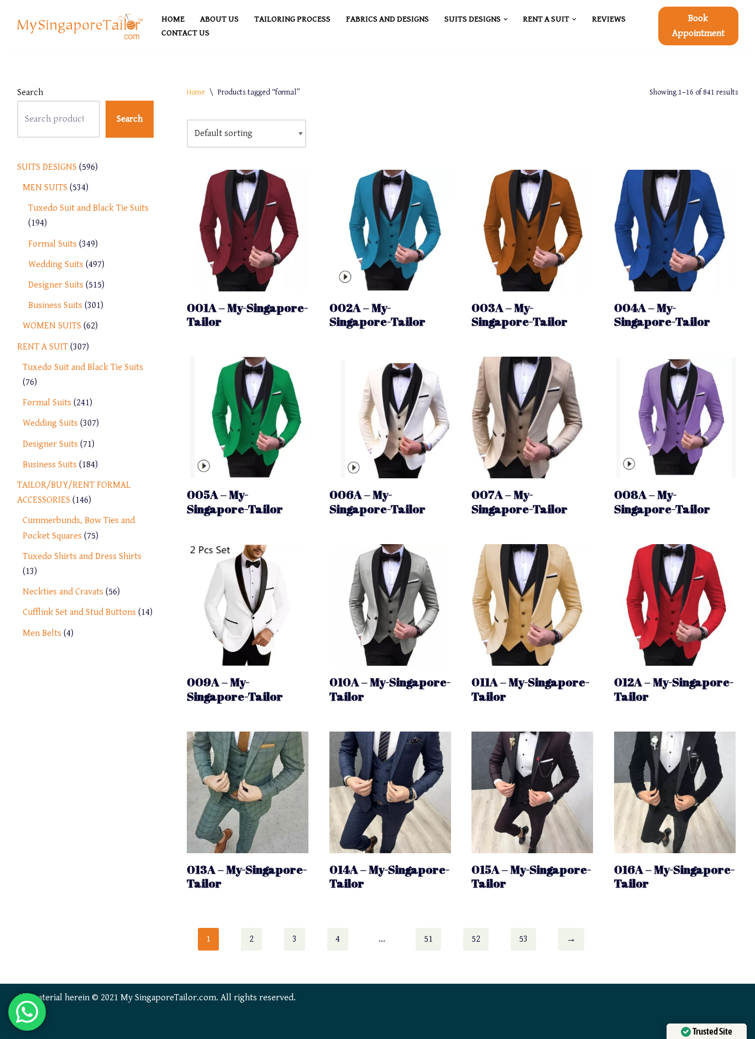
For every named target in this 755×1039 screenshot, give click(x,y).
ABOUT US (219, 19)
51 (428, 938)
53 (523, 938)
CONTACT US (185, 33)
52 (475, 938)
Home (196, 92)
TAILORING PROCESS (292, 19)
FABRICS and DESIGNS (387, 19)
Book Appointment (698, 26)
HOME (173, 19)
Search (30, 92)
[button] (506, 19)
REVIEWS (609, 19)
